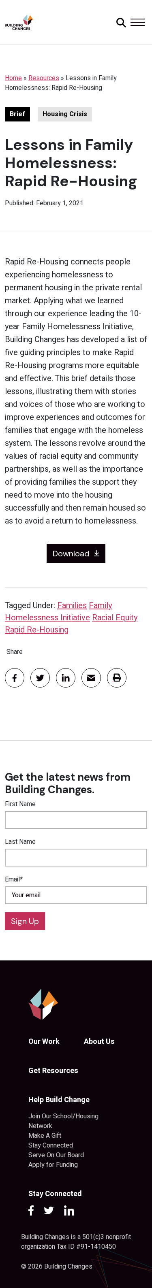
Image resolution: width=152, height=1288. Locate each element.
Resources (43, 78)
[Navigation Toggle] (137, 22)
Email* (14, 879)
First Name (20, 804)
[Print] (116, 678)
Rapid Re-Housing (37, 630)
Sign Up (25, 921)
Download (71, 553)
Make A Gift (44, 1136)
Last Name (20, 842)
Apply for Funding (53, 1165)
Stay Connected (50, 1145)
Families (72, 605)
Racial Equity (114, 618)
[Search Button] (120, 22)
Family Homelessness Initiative (58, 612)
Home (13, 78)
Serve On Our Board (56, 1155)
